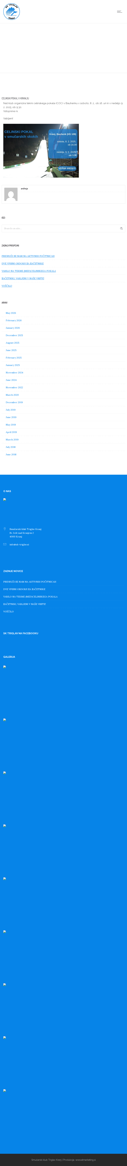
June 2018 (11, 454)
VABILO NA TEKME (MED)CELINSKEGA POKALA (29, 270)
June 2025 (11, 350)
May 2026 (11, 312)
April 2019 (11, 432)
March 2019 (12, 439)
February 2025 (14, 357)
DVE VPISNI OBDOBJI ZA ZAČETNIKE (23, 263)
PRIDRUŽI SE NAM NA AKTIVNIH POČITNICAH (28, 256)
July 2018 (11, 447)
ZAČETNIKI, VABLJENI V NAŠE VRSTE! (23, 278)
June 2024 (11, 380)
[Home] (11, 19)
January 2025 (13, 365)
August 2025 (12, 342)
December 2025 (14, 335)
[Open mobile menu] (120, 11)
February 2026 (14, 320)
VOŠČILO (7, 285)
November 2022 (14, 387)
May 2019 (11, 424)
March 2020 (12, 394)
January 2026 (13, 327)
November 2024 (14, 372)
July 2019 (11, 409)
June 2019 (11, 417)
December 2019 (14, 402)
